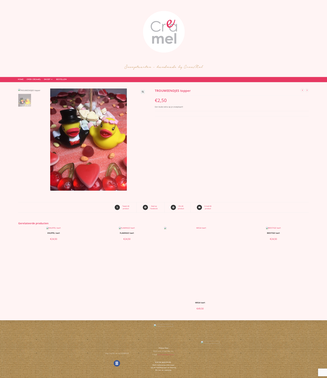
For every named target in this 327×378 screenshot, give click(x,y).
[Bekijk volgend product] (307, 90)
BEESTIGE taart (273, 233)
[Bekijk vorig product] (302, 90)
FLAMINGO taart (127, 233)
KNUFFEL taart (53, 233)
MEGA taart (200, 302)
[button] (143, 92)
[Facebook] (117, 363)
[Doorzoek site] (306, 79)
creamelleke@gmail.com (166, 355)
